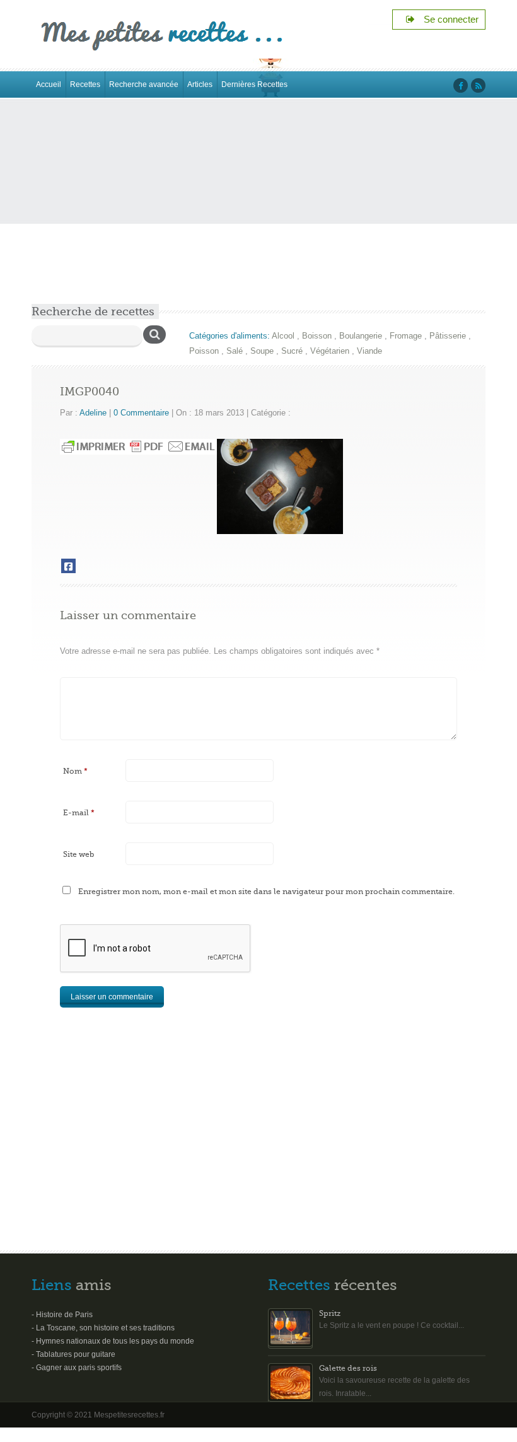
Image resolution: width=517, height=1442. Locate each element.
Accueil (48, 84)
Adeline (93, 412)
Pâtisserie (447, 335)
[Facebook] (68, 566)
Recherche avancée (143, 84)
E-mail (79, 812)
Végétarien (329, 351)
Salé (234, 351)
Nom (75, 771)
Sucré (292, 351)
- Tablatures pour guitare (73, 1354)
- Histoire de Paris (62, 1314)
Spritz (329, 1313)
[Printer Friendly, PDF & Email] (138, 446)
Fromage (406, 335)
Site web (78, 854)
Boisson (317, 335)
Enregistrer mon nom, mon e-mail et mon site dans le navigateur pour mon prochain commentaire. (266, 891)
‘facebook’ (460, 85)
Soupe (262, 351)
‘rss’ (478, 85)
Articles (199, 84)
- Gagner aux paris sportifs (77, 1367)
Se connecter (447, 19)
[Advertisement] (258, 209)
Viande (369, 351)
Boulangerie (360, 335)
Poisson (204, 351)
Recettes (85, 84)
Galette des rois (348, 1368)
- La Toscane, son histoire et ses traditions (103, 1327)
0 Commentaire (141, 412)
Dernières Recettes (254, 84)
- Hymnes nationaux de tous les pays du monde (113, 1341)
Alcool (283, 335)
